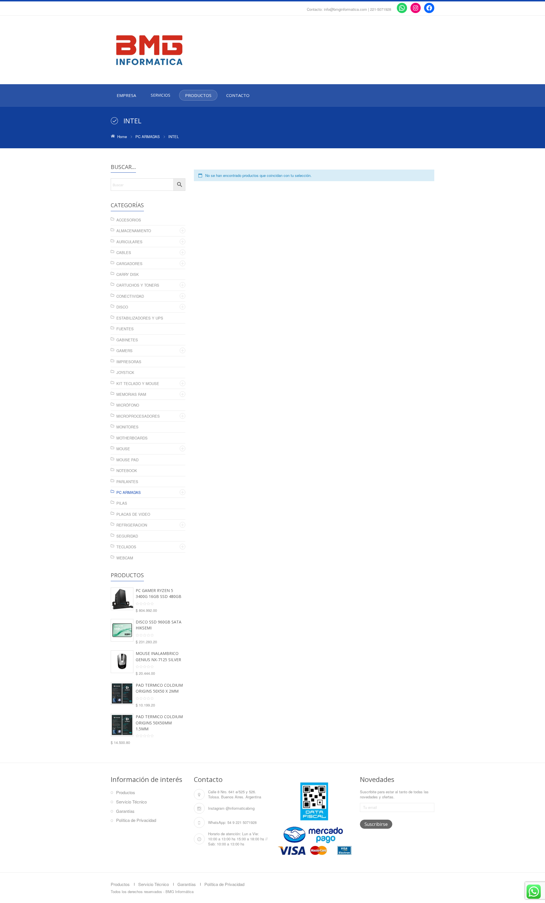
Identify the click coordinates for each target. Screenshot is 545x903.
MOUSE (123, 448)
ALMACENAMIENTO (133, 230)
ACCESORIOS (128, 220)
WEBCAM (124, 558)
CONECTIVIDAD (130, 296)
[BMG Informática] (162, 50)
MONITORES (127, 427)
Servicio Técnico (131, 802)
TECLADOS (126, 546)
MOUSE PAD (127, 459)
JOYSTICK (125, 372)
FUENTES (125, 328)
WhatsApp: (217, 822)
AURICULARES (129, 241)
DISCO (122, 307)
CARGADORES (129, 263)
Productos (125, 792)
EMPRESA (126, 95)
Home (122, 136)
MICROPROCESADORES (138, 416)
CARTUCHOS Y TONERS (137, 285)
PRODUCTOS (198, 95)
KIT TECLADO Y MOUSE (137, 383)
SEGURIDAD (127, 536)
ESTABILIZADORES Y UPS (139, 318)
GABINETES (127, 339)
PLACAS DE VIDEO (133, 514)
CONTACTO (238, 95)
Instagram (216, 808)
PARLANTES (127, 481)
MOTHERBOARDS (132, 438)
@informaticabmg (240, 808)
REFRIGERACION (131, 525)
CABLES (123, 252)
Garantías (125, 811)
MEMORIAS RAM (131, 394)
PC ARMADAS (147, 136)
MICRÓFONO (127, 405)
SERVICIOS (160, 95)
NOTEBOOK (126, 470)
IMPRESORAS (128, 361)
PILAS (121, 503)
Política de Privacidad (136, 820)
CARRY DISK (127, 274)
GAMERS (124, 350)
